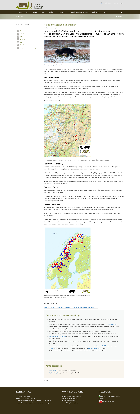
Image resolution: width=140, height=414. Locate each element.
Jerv (19, 36)
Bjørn (20, 31)
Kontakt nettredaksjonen (71, 398)
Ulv (19, 42)
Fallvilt (20, 45)
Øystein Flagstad (54, 373)
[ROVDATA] (25, 5)
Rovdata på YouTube (108, 401)
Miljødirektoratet (112, 324)
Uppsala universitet (94, 348)
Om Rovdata (107, 3)
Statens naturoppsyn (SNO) (57, 336)
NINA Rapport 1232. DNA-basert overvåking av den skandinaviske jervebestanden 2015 (71, 307)
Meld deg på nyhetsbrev (71, 403)
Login (121, 3)
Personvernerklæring (70, 400)
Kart (50, 403)
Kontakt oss (115, 3)
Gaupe (20, 33)
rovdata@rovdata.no (29, 398)
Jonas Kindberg (54, 370)
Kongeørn (21, 39)
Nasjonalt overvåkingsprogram (27, 48)
